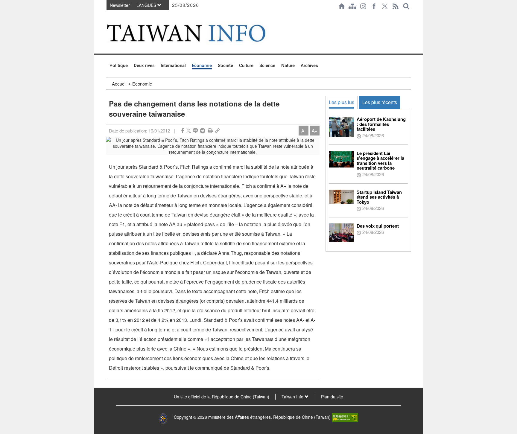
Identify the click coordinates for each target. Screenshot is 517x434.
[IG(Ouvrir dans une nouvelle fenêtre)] (363, 6)
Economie (202, 65)
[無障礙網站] (345, 417)
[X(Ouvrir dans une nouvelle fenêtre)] (385, 6)
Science (267, 65)
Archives (309, 65)
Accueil (119, 83)
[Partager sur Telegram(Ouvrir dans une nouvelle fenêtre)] (202, 130)
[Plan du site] (352, 6)
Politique (119, 65)
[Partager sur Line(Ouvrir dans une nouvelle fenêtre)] (195, 130)
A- (303, 130)
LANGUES (146, 5)
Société (225, 65)
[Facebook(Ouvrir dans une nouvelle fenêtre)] (374, 6)
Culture (246, 65)
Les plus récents (379, 102)
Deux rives (144, 65)
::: (108, 16)
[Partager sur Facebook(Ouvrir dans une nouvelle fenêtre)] (182, 130)
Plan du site (332, 397)
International (173, 65)
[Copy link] (217, 130)
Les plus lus (341, 102)
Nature (288, 65)
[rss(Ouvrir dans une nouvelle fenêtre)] (395, 6)
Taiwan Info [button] (293, 397)
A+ (314, 130)
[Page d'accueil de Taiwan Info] (341, 6)
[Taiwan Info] (196, 33)
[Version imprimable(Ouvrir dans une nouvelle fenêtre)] (210, 130)
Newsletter (120, 5)
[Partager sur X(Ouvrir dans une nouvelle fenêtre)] (188, 130)
